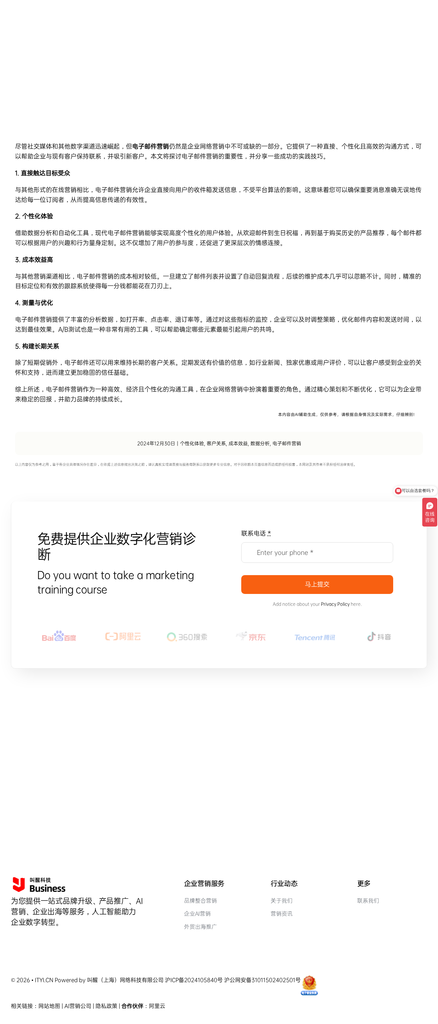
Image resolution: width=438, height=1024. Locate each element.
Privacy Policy (335, 604)
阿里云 (157, 1006)
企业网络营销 (206, 146)
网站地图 (49, 1006)
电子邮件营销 (286, 443)
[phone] (48, 939)
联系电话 (256, 533)
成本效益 (238, 443)
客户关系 (216, 443)
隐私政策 (106, 1006)
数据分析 (260, 443)
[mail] (36, 939)
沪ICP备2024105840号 (194, 980)
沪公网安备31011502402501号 (262, 980)
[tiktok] (13, 939)
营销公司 (80, 1006)
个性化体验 (192, 443)
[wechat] (25, 939)
